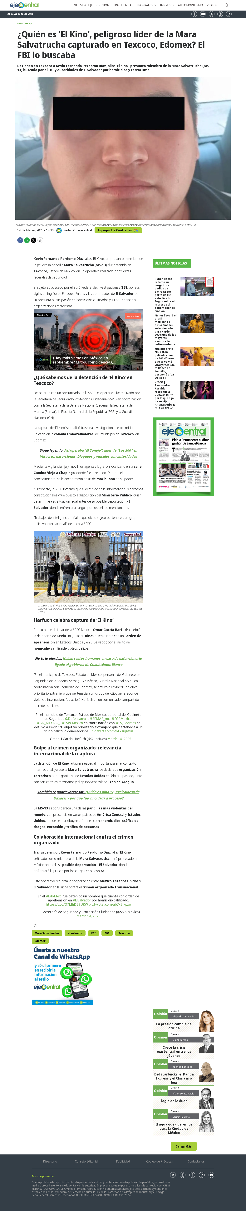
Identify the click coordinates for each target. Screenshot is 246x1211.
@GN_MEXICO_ (48, 723)
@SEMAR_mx (100, 718)
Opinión (102, 5)
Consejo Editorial (86, 1161)
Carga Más (184, 1146)
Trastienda (122, 5)
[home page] (24, 5)
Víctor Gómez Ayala (183, 1093)
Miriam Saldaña (181, 1117)
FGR (107, 933)
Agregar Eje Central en (115, 230)
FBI (93, 933)
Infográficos (145, 5)
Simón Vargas (180, 1040)
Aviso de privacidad (43, 1176)
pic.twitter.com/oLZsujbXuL (113, 731)
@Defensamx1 (76, 718)
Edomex (40, 941)
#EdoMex (53, 896)
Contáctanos (196, 1161)
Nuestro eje (83, 5)
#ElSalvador (82, 900)
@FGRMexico (121, 718)
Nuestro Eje (24, 23)
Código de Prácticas (159, 1161)
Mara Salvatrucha (47, 933)
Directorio (50, 1161)
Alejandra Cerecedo (183, 1016)
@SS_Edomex (126, 723)
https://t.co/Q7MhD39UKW (67, 904)
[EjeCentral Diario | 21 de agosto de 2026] (183, 456)
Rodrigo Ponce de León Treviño (182, 1068)
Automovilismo (190, 5)
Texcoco (124, 933)
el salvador (75, 933)
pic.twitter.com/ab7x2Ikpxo (110, 904)
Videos (212, 5)
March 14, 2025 (119, 738)
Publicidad (123, 1161)
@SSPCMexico (72, 723)
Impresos (167, 5)
